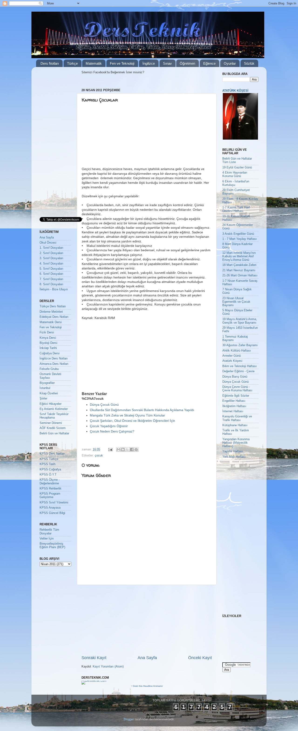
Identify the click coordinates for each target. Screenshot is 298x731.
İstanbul (45, 388)
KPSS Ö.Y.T (48, 474)
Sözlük (249, 63)
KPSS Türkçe (49, 459)
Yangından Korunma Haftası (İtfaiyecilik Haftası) (236, 443)
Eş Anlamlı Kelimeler (54, 409)
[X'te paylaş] (127, 449)
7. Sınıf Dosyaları (51, 279)
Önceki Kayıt (200, 657)
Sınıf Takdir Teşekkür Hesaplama (54, 415)
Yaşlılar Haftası (232, 451)
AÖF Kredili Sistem (53, 428)
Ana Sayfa (147, 657)
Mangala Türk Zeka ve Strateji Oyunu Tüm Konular (127, 415)
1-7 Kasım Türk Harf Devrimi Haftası (236, 209)
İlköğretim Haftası (234, 406)
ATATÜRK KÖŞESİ (235, 90)
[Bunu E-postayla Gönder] (118, 449)
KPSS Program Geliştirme (50, 495)
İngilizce (148, 63)
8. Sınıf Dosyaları (51, 284)
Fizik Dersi (47, 332)
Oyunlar (230, 63)
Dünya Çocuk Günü (104, 404)
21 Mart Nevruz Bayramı (238, 270)
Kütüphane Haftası (234, 425)
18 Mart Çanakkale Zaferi (239, 265)
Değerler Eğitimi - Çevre (238, 371)
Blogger (129, 719)
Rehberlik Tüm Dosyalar (49, 531)
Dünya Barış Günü (234, 376)
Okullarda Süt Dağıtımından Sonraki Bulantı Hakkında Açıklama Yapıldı (142, 410)
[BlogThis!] (123, 449)
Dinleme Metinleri (51, 311)
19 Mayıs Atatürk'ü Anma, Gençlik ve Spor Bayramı (239, 321)
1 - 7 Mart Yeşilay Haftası (239, 239)
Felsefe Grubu (49, 369)
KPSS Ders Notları (52, 453)
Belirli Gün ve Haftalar (54, 433)
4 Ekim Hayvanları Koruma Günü (234, 174)
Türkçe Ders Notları (53, 306)
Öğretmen (187, 63)
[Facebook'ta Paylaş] (131, 449)
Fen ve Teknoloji (122, 63)
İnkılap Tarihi (48, 348)
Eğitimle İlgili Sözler (235, 395)
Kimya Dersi (48, 337)
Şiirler (43, 398)
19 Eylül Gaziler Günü (237, 167)
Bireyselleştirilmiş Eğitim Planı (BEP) (52, 545)
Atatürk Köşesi (232, 360)
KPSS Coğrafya (50, 469)
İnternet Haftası (232, 411)
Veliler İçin (47, 538)
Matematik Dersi (51, 322)
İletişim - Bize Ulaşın (54, 289)
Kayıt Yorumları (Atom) (108, 666)
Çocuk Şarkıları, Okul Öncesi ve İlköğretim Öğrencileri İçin (132, 421)
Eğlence (209, 63)
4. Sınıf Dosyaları (51, 263)
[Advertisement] (117, 136)
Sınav (167, 63)
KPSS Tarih (47, 464)
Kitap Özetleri (49, 393)
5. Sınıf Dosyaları (51, 268)
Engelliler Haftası (233, 400)
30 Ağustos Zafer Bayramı (240, 345)
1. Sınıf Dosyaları (51, 247)
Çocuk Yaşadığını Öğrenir (109, 426)
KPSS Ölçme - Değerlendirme (50, 481)
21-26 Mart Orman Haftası (239, 275)
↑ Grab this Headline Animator (147, 686)
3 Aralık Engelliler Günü (238, 233)
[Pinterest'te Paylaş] (136, 449)
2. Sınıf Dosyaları (51, 253)
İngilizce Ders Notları (54, 358)
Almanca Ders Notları (54, 364)
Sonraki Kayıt (93, 657)
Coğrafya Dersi (50, 353)
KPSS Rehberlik (50, 488)
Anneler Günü (231, 355)
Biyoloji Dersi (48, 343)
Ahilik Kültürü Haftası (236, 350)
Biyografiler (47, 383)
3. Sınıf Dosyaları (51, 258)
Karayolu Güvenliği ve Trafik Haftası (237, 418)
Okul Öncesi (48, 242)
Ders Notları (50, 63)
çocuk (99, 455)
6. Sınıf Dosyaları (51, 273)
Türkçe (72, 63)
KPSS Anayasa (50, 507)
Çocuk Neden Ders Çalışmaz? (112, 431)
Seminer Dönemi (51, 423)
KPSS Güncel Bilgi (52, 513)
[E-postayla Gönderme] (110, 449)
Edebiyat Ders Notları (54, 317)
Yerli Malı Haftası (234, 456)
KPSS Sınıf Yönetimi (54, 502)
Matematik (94, 63)
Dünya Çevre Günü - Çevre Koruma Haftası (237, 388)
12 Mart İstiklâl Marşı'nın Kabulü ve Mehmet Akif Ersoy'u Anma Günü (239, 256)
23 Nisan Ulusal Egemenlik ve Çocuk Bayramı (236, 302)
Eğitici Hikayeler (50, 404)
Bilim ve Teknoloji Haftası (239, 366)
